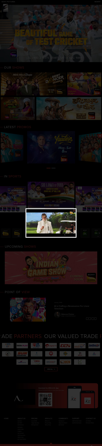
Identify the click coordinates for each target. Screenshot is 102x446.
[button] (74, 210)
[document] (51, 223)
